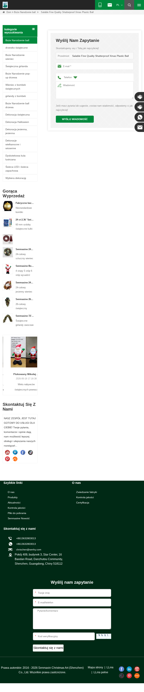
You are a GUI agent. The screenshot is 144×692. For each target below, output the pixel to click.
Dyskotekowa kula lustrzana (15, 157)
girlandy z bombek (15, 96)
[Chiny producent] (8, 239)
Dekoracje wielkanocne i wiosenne (12, 144)
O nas (11, 492)
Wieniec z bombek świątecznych (15, 86)
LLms (110, 667)
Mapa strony (95, 667)
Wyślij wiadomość (75, 119)
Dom (8, 12)
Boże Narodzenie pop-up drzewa (17, 75)
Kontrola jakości (16, 507)
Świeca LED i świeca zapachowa (16, 168)
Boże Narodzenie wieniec (15, 57)
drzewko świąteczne (16, 47)
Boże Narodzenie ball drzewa (17, 105)
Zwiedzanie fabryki (86, 492)
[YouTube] (7, 452)
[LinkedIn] (15, 452)
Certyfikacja (82, 502)
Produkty (13, 497)
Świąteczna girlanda (16, 66)
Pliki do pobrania (17, 513)
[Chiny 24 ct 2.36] (8, 222)
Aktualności (14, 502)
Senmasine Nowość (19, 518)
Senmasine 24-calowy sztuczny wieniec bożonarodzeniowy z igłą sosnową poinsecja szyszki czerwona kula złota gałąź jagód (25, 249)
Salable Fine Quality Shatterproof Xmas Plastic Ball (100, 55)
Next (36, 361)
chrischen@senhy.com (28, 549)
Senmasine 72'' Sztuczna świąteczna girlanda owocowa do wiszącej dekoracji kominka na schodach (25, 316)
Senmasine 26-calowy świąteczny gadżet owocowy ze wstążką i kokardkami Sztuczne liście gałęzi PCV (25, 299)
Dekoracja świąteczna (17, 114)
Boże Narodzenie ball (25, 12)
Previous (4, 361)
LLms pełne (101, 672)
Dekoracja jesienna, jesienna (16, 131)
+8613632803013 (25, 544)
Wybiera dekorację (15, 178)
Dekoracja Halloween (17, 122)
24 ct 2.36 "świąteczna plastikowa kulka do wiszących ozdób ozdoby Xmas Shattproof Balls (25, 219)
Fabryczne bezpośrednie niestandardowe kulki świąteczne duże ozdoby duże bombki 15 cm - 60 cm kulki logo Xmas (25, 203)
